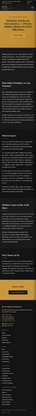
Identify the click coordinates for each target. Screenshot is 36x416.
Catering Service (6, 397)
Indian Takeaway (6, 390)
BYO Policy (5, 340)
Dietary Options (6, 342)
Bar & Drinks (5, 359)
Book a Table (18, 35)
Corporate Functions (7, 373)
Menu (3, 349)
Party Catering (6, 402)
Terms (8, 412)
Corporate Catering (7, 399)
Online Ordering (6, 394)
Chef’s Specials (6, 335)
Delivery (4, 392)
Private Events (6, 371)
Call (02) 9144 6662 (18, 40)
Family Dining (5, 354)
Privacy (4, 412)
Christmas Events (6, 380)
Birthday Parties (6, 378)
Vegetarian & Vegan (7, 356)
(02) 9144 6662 (29, 2)
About (3, 333)
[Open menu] (32, 7)
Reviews (4, 337)
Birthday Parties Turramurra (20, 17)
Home (10, 17)
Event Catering (6, 404)
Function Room (6, 368)
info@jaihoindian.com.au (8, 320)
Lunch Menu (5, 352)
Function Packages (7, 383)
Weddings (5, 375)
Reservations (5, 361)
